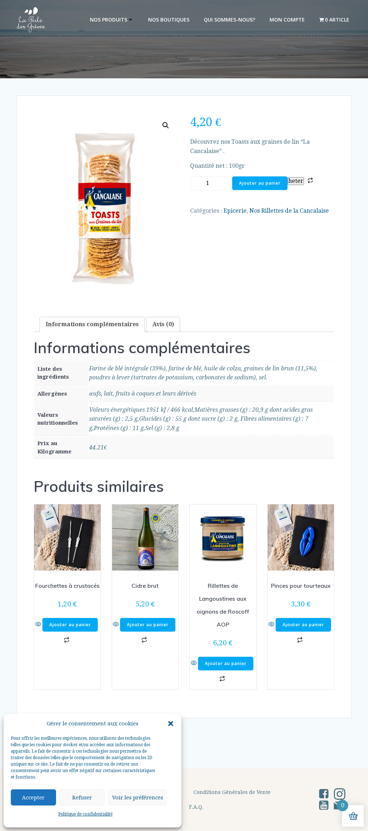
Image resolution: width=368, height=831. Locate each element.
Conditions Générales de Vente (232, 792)
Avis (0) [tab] (163, 324)
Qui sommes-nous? (229, 19)
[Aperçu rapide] (38, 624)
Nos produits (108, 19)
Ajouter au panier (260, 183)
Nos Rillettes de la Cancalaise (289, 210)
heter (295, 180)
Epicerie (235, 210)
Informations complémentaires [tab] (92, 324)
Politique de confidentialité (85, 814)
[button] (170, 723)
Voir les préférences (137, 797)
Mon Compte (287, 19)
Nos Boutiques (168, 19)
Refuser (82, 797)
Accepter (33, 797)
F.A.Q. (196, 807)
